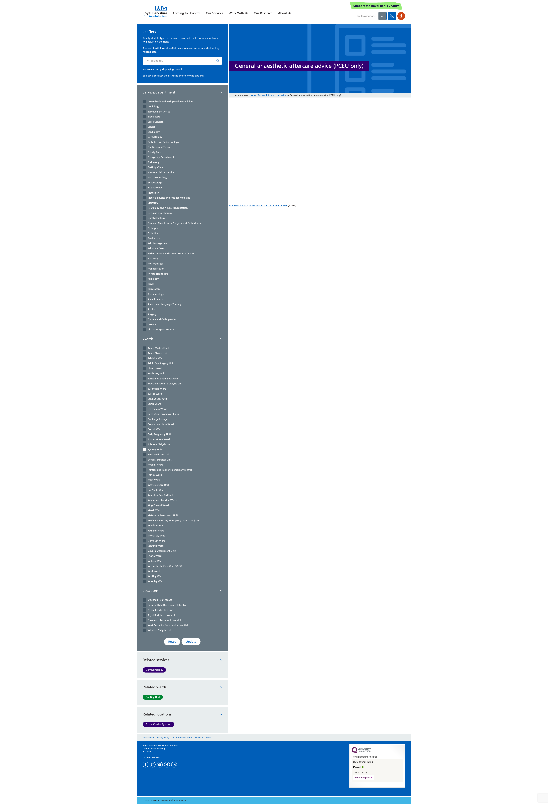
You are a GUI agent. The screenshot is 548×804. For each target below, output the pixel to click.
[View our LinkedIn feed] (174, 764)
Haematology (155, 187)
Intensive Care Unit (158, 485)
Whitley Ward (155, 576)
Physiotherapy (155, 263)
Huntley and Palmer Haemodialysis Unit (170, 469)
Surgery (152, 314)
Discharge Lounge (158, 419)
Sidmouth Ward (156, 540)
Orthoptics (154, 228)
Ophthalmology (156, 218)
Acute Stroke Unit (158, 353)
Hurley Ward (155, 474)
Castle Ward (154, 403)
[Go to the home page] (155, 11)
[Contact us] (392, 16)
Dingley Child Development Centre (167, 605)
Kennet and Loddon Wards (162, 500)
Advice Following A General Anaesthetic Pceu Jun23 (258, 205)
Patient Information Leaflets (273, 95)
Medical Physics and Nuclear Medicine (169, 197)
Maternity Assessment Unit (163, 515)
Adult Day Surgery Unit (161, 363)
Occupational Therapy (160, 213)
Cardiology (154, 131)
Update (191, 641)
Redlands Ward (156, 530)
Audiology (153, 106)
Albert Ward (155, 368)
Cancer (151, 126)
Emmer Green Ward (159, 439)
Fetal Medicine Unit (159, 454)
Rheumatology (156, 294)
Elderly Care (154, 152)
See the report (362, 777)
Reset (172, 641)
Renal (151, 284)
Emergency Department (161, 157)
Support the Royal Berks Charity (376, 6)
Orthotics (153, 233)
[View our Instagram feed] (153, 764)
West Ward (154, 571)
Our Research (263, 13)
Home (253, 95)
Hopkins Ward (155, 464)
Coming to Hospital (186, 13)
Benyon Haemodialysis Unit (163, 378)
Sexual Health (155, 299)
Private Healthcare (158, 273)
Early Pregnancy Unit (159, 434)
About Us (284, 13)
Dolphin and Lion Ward (161, 424)
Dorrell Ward (155, 429)
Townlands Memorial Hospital (164, 620)
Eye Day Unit (155, 449)
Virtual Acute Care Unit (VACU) (165, 566)
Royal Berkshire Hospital (161, 615)
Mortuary (153, 202)
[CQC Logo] (361, 752)
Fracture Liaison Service (161, 172)
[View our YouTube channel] (160, 764)
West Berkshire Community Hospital (168, 625)
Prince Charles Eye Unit (160, 610)
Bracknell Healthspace (160, 599)
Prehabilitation (156, 268)
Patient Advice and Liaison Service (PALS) (171, 253)
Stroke (151, 309)
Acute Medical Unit (158, 348)
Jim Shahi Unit (156, 490)
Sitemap (199, 737)
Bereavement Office (159, 111)
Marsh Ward (154, 510)
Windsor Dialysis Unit (160, 630)
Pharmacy (153, 258)
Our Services (214, 13)
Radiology (153, 278)
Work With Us (238, 13)
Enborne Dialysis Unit (160, 444)
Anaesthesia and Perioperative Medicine (170, 101)
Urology (152, 324)
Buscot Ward (155, 393)
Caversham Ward (157, 409)
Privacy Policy (163, 737)
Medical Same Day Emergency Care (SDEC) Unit (174, 520)
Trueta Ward (155, 555)
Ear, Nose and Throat (159, 147)
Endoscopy (153, 162)
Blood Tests (154, 116)
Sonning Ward (156, 545)
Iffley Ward (154, 480)
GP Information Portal (182, 737)
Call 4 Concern (156, 121)
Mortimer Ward (156, 525)
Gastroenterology (157, 177)
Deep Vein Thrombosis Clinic (163, 414)
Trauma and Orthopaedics (162, 319)
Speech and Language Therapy (165, 304)
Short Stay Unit (156, 535)
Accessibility (148, 737)
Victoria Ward (155, 561)
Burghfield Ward (157, 388)
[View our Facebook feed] (145, 764)
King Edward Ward (158, 505)
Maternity (153, 192)
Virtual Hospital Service (161, 329)
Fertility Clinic (155, 167)
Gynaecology (155, 182)
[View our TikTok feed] (167, 764)
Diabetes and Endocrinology (163, 142)
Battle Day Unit (156, 373)
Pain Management (158, 243)
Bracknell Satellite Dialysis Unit (165, 383)
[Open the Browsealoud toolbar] (401, 16)
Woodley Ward (156, 581)
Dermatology (155, 136)
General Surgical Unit (160, 459)
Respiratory (154, 289)
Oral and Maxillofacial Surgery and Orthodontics (175, 223)
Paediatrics (154, 238)
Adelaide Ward (156, 358)
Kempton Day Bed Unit (160, 495)
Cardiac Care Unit (157, 398)
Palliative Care (156, 248)
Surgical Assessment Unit (162, 550)
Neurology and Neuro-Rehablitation (168, 207)
